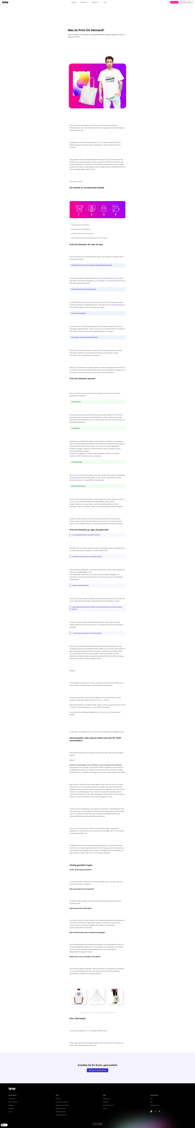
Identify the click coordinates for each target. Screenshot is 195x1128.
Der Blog (58, 1098)
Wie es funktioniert (61, 1108)
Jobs (151, 1098)
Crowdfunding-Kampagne (89, 326)
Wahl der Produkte (61, 1111)
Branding (11, 1108)
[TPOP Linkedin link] (151, 1111)
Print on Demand (75, 125)
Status (104, 1108)
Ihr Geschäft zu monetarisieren (106, 281)
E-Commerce (12, 1098)
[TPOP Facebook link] (155, 1111)
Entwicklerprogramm (61, 1115)
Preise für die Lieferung (62, 1102)
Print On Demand (77, 475)
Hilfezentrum (106, 1098)
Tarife (10, 1111)
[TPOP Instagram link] (159, 1111)
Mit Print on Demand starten (97, 1070)
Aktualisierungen (154, 1105)
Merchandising (116, 305)
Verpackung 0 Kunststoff (62, 1105)
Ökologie (11, 1105)
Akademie (105, 1102)
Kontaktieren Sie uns (108, 1105)
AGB (151, 1102)
